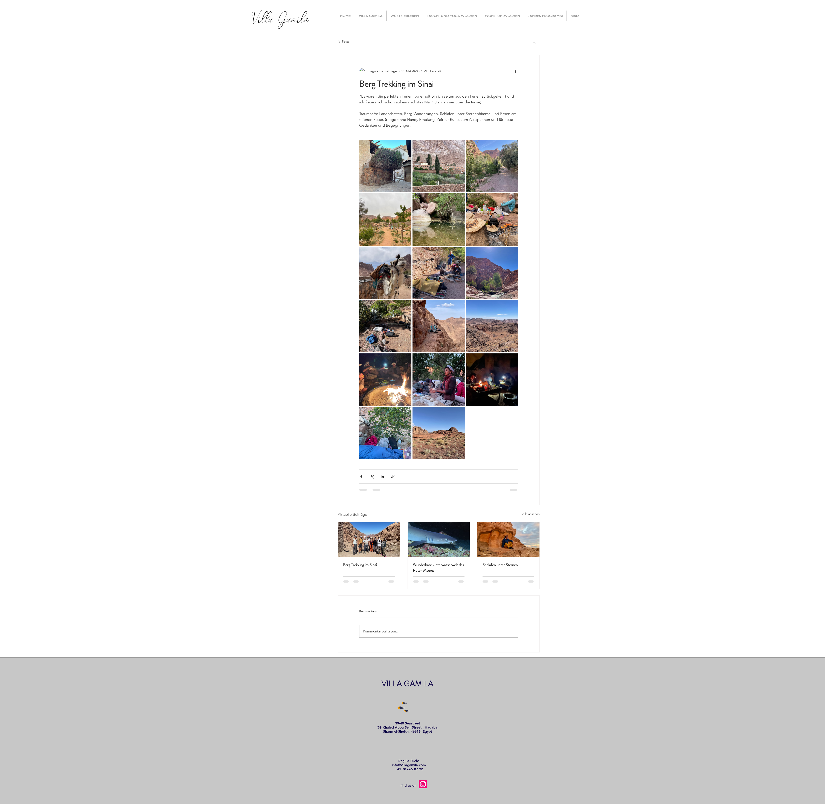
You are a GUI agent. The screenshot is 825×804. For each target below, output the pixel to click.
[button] (534, 41)
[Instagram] (423, 784)
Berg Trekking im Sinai (360, 565)
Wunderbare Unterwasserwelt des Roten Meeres (438, 567)
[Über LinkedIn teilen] (382, 476)
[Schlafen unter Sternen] (508, 539)
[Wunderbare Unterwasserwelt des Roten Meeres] (439, 539)
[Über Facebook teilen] (361, 476)
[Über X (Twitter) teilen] (372, 476)
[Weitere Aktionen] (515, 71)
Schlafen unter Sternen (500, 565)
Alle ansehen (531, 514)
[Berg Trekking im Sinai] (369, 539)
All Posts (343, 41)
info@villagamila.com (409, 765)
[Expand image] (385, 166)
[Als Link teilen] (393, 476)
